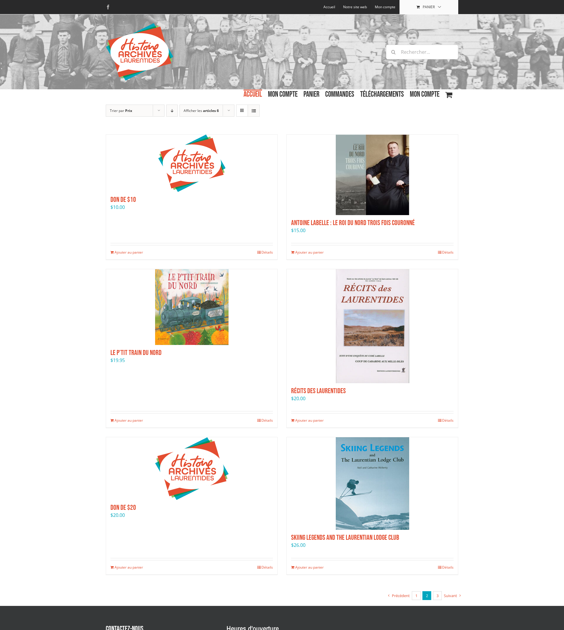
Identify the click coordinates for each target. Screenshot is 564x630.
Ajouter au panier (129, 252)
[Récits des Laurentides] (372, 326)
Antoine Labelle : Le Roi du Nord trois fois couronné (353, 223)
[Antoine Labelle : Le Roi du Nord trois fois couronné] (372, 175)
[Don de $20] (191, 468)
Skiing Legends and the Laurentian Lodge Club (345, 537)
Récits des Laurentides (318, 391)
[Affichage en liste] (253, 110)
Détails (267, 252)
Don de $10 (123, 199)
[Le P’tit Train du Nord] (191, 307)
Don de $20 (123, 507)
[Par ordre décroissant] (172, 111)
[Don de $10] (191, 163)
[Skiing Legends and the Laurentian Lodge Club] (372, 483)
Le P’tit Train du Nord (136, 352)
